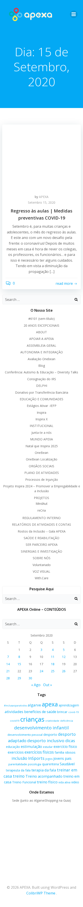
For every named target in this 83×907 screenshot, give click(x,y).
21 (8, 671)
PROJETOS (41, 498)
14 (8, 664)
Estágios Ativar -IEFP (41, 406)
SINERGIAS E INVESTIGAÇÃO (41, 551)
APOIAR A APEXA (41, 339)
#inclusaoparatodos (15, 705)
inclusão (19, 758)
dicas (70, 740)
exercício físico (65, 746)
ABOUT (41, 332)
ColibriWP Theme (40, 893)
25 (52, 671)
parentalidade (17, 764)
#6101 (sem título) (41, 319)
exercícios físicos (39, 752)
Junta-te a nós (41, 432)
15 (19, 664)
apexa (50, 704)
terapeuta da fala (18, 770)
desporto (50, 734)
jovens (58, 758)
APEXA (43, 197)
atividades (14, 711)
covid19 (14, 720)
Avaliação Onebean (41, 359)
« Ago (36, 684)
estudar (48, 747)
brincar (62, 712)
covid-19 (73, 712)
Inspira (41, 412)
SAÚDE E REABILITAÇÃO (41, 538)
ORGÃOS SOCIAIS (41, 466)
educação (13, 747)
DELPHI (41, 386)
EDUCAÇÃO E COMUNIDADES (41, 399)
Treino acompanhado (43, 776)
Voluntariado (42, 565)
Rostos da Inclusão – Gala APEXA (42, 531)
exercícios (16, 752)
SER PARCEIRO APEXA (42, 544)
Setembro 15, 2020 (41, 202)
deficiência (66, 720)
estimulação (31, 746)
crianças (32, 719)
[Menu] (73, 14)
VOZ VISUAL (41, 571)
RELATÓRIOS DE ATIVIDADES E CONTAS (41, 524)
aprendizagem (69, 705)
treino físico (47, 781)
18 (52, 664)
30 (30, 678)
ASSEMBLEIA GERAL (41, 345)
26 (64, 671)
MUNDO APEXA (41, 439)
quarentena (50, 764)
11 (52, 657)
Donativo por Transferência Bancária (41, 392)
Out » (47, 684)
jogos (48, 759)
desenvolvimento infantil (41, 727)
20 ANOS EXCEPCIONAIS (41, 325)
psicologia (34, 764)
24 (41, 671)
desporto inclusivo (45, 740)
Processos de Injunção (41, 479)
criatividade (52, 720)
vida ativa (64, 782)
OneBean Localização (41, 459)
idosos (70, 752)
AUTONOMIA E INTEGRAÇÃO (41, 352)
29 (19, 678)
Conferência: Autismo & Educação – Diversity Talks (41, 372)
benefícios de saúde (40, 711)
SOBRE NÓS (41, 558)
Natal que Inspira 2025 (41, 446)
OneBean (41, 453)
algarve (34, 705)
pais (68, 758)
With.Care (41, 578)
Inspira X (41, 419)
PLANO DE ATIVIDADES (41, 473)
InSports (36, 758)
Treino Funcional (24, 782)
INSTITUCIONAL (41, 426)
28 (8, 678)
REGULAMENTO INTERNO (41, 518)
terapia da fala (43, 770)
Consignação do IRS (41, 379)
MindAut (42, 503)
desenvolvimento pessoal (25, 735)
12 (64, 657)
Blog (41, 365)
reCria (41, 510)
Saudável (67, 764)
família (59, 752)
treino (19, 776)
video (75, 782)
